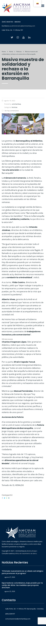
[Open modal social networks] (8, 498)
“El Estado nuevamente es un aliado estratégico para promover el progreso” (22, 572)
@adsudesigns (32, 551)
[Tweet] (4, 498)
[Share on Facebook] (2, 498)
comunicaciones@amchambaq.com (17, 619)
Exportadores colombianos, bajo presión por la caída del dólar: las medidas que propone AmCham (22, 585)
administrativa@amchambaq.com (23, 26)
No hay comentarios (12, 111)
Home (4, 52)
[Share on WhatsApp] (6, 498)
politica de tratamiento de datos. (25, 553)
